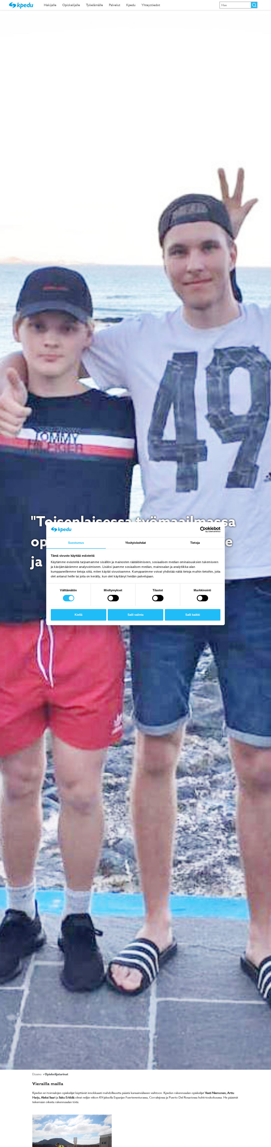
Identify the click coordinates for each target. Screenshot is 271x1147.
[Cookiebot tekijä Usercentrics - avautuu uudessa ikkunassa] (203, 529)
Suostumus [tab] (76, 542)
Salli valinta (135, 614)
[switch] (113, 598)
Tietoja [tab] (195, 542)
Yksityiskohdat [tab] (135, 542)
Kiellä (78, 614)
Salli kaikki (192, 614)
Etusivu (37, 1074)
